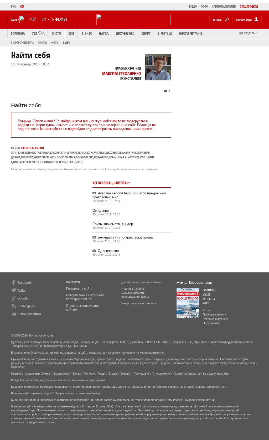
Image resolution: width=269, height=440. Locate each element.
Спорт (146, 33)
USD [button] (44, 19)
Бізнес (87, 33)
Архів (206, 310)
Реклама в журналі (215, 318)
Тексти (42, 42)
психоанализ (84, 157)
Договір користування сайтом (141, 282)
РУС (13, 6)
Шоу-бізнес (125, 33)
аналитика (129, 152)
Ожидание (100, 211)
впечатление (69, 152)
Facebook (24, 282)
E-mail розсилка (29, 314)
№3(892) (209, 290)
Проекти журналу (214, 314)
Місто (56, 33)
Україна (38, 33)
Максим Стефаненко (121, 73)
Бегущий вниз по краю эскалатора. (126, 237)
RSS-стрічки (26, 306)
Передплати (211, 323)
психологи (101, 157)
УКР (22, 6)
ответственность (45, 157)
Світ (71, 33)
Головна (18, 33)
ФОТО (204, 6)
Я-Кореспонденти (22, 42)
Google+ (23, 298)
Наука (103, 33)
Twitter (22, 290)
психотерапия (66, 157)
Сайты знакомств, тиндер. (113, 224)
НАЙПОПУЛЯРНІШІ (224, 6)
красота (55, 152)
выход (78, 162)
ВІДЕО (193, 6)
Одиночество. (109, 251)
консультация (96, 152)
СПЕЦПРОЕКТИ (249, 6)
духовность (113, 152)
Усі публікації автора (109, 182)
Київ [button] (14, 20)
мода (45, 152)
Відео (66, 42)
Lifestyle (165, 33)
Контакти (73, 282)
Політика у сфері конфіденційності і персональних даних (135, 292)
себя (70, 162)
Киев (21, 152)
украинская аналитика (124, 157)
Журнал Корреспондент (195, 282)
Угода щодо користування (138, 303)
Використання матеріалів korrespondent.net (85, 297)
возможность (49, 162)
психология (33, 152)
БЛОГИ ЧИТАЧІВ (191, 33)
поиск (82, 152)
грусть (63, 162)
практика (27, 157)
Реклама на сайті (79, 289)
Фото (54, 42)
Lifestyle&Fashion (32, 148)
